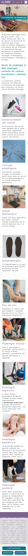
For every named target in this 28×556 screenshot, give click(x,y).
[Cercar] (14, 2)
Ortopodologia (11, 260)
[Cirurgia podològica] (14, 151)
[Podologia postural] (14, 471)
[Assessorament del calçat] (14, 105)
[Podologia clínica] (14, 329)
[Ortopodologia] (14, 246)
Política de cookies (9, 543)
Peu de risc (9, 305)
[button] (26, 2)
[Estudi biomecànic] (14, 197)
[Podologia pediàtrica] (14, 425)
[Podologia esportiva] (14, 373)
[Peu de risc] (14, 291)
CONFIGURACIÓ (14, 548)
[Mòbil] (22, 2)
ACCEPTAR (20, 553)
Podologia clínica (13, 343)
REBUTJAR (7, 553)
